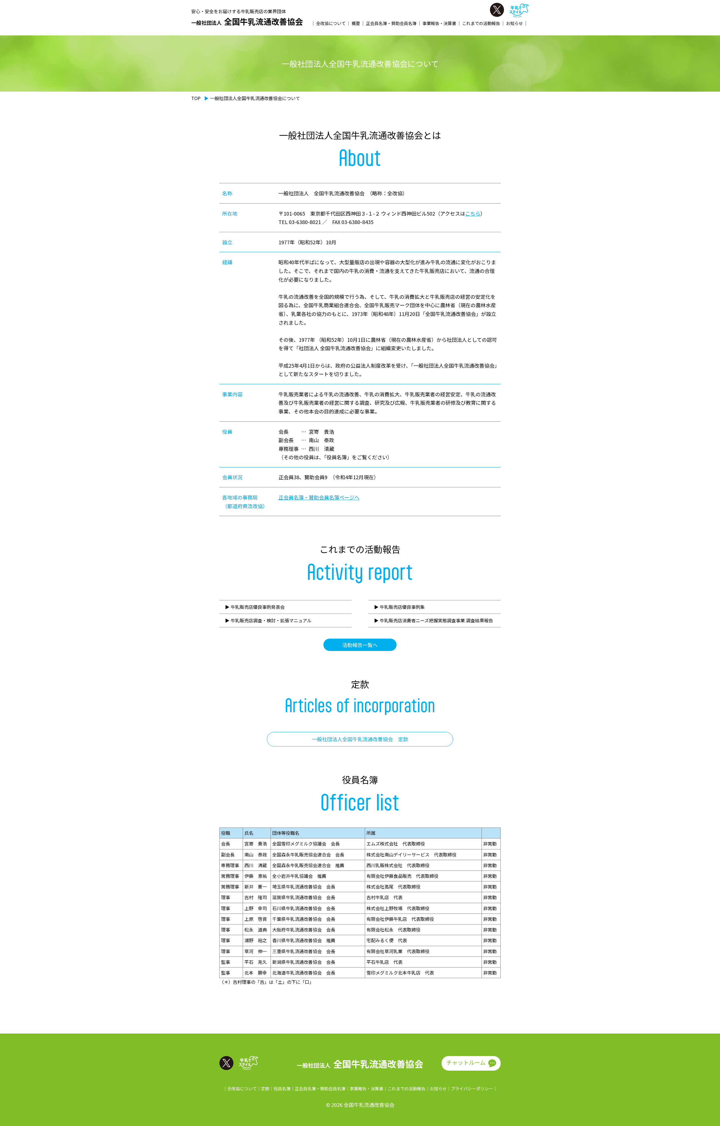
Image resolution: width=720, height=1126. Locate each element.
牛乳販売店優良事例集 (402, 606)
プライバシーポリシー (472, 1088)
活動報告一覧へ (360, 644)
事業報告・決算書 (439, 23)
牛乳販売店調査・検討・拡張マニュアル (271, 620)
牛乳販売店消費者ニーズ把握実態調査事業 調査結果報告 (436, 620)
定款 (265, 1088)
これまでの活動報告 (481, 23)
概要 (356, 23)
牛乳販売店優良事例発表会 (258, 606)
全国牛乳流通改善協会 (247, 21)
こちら (472, 213)
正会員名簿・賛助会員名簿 (391, 23)
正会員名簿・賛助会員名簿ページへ (318, 497)
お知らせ (514, 23)
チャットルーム (465, 1063)
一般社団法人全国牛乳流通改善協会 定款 (360, 739)
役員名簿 (282, 1088)
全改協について (331, 23)
